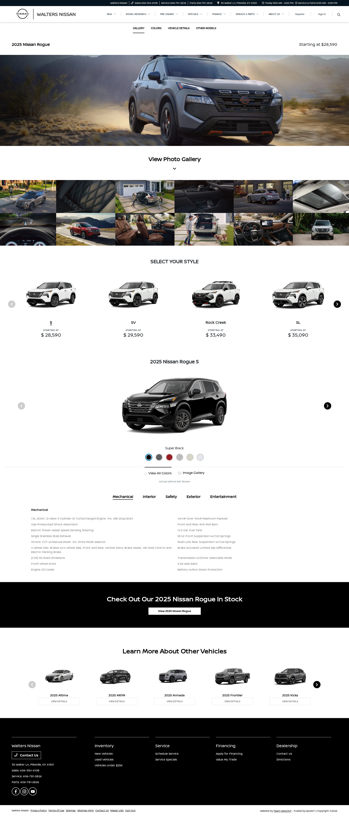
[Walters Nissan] (46, 14)
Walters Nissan (20, 810)
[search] (338, 14)
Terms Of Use (56, 810)
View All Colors (159, 473)
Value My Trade (226, 759)
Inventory (104, 745)
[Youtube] (33, 791)
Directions (283, 759)
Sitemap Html (85, 810)
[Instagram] (24, 791)
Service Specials (166, 759)
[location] (218, 3)
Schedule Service (167, 753)
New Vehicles (104, 753)
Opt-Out (130, 810)
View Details (59, 701)
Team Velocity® (282, 811)
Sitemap (71, 810)
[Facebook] (16, 791)
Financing (225, 745)
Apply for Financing (229, 753)
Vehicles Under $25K (109, 765)
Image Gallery (193, 472)
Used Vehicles (104, 759)
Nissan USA (117, 810)
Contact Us (28, 755)
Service (162, 745)
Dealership (286, 745)
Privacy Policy (38, 810)
